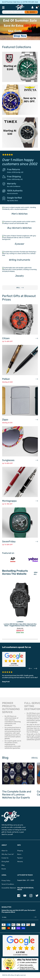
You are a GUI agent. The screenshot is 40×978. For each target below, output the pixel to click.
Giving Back (5, 861)
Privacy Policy (6, 880)
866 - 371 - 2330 (28, 880)
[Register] (35, 917)
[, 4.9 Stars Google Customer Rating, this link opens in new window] (20, 945)
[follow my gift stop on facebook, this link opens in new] (18, 896)
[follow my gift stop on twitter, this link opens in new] (37, 896)
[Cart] (37, 7)
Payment (20, 858)
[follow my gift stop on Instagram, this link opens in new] (30, 896)
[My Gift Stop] (10, 812)
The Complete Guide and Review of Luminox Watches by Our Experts (16, 794)
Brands (4, 869)
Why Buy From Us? (8, 854)
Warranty (11, 183)
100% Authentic (15, 190)
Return (19, 854)
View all (34, 758)
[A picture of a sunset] (20, 28)
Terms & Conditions (8, 884)
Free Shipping (14, 176)
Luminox (20, 622)
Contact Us (5, 858)
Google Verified (14, 197)
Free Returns (13, 169)
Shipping (20, 851)
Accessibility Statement (9, 888)
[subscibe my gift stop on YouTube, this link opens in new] (24, 896)
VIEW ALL (35, 573)
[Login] (32, 7)
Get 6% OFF (20, 910)
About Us (4, 851)
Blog (3, 865)
